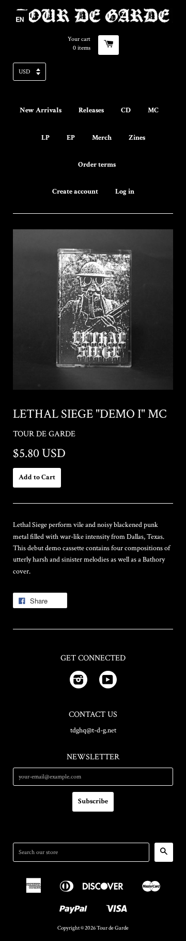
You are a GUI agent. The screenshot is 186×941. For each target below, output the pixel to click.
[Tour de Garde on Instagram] (78, 681)
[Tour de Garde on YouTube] (108, 681)
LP (45, 137)
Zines (137, 137)
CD (126, 110)
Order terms (97, 164)
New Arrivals (40, 110)
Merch (102, 137)
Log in (124, 191)
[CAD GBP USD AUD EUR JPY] (93, 75)
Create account (75, 191)
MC (153, 110)
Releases (91, 110)
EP (71, 137)
